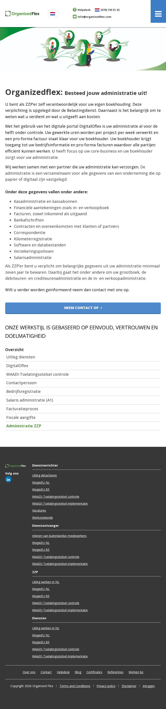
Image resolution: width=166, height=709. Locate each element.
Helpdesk (84, 10)
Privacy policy (106, 686)
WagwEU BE (40, 489)
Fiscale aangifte (20, 417)
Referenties (115, 672)
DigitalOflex (17, 365)
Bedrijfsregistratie (23, 391)
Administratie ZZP (23, 425)
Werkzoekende (42, 517)
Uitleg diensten (20, 356)
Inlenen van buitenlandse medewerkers (59, 536)
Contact (46, 672)
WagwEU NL (41, 482)
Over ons (29, 672)
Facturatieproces (22, 408)
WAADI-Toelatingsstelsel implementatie (60, 503)
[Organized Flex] (22, 13)
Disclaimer (129, 686)
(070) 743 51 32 (110, 10)
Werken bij (136, 672)
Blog (78, 672)
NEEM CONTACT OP (81, 307)
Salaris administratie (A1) (29, 400)
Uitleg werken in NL (45, 582)
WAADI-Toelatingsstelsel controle (37, 374)
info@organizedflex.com (94, 17)
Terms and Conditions (74, 686)
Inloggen (149, 686)
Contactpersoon (21, 382)
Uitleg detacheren (44, 475)
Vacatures (39, 510)
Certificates (94, 672)
